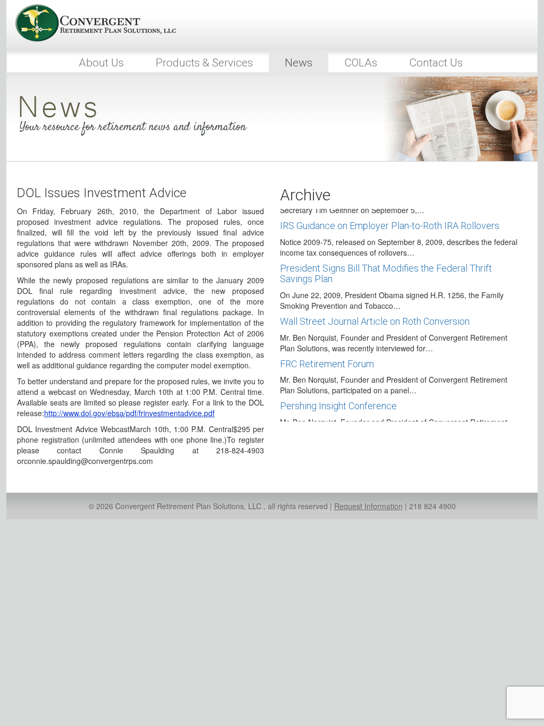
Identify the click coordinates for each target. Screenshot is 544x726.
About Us (101, 62)
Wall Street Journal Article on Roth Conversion (375, 321)
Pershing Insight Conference (338, 405)
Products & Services (204, 62)
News (298, 62)
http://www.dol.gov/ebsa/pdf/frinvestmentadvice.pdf (129, 413)
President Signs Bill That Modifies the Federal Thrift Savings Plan (386, 273)
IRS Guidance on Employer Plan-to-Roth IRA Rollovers (389, 225)
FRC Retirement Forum (327, 363)
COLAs (360, 62)
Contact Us (436, 62)
